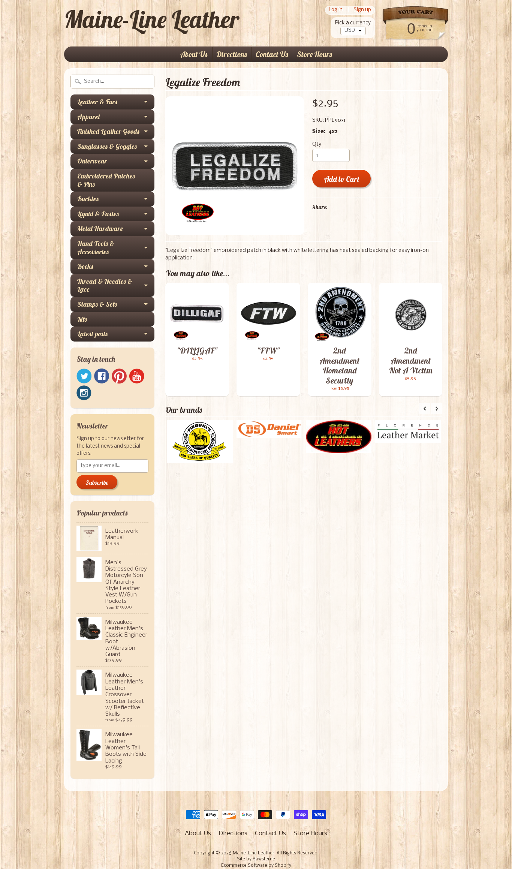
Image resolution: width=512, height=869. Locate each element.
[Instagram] (83, 392)
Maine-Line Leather (151, 19)
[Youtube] (136, 376)
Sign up (362, 10)
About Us (193, 54)
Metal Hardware (100, 228)
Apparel (88, 116)
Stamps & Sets (97, 304)
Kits (82, 319)
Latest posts (92, 334)
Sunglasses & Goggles (107, 146)
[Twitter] (83, 376)
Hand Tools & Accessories (95, 247)
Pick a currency (353, 23)
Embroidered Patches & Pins (106, 180)
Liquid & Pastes (98, 214)
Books (85, 266)
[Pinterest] (119, 376)
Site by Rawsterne (256, 859)
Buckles (88, 199)
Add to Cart (341, 179)
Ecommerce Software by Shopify (256, 865)
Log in (336, 10)
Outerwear (92, 161)
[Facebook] (101, 376)
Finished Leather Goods (108, 131)
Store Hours (314, 54)
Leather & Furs (97, 101)
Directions (231, 54)
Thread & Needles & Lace (104, 285)
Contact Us (272, 54)
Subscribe (96, 482)
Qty (316, 144)
